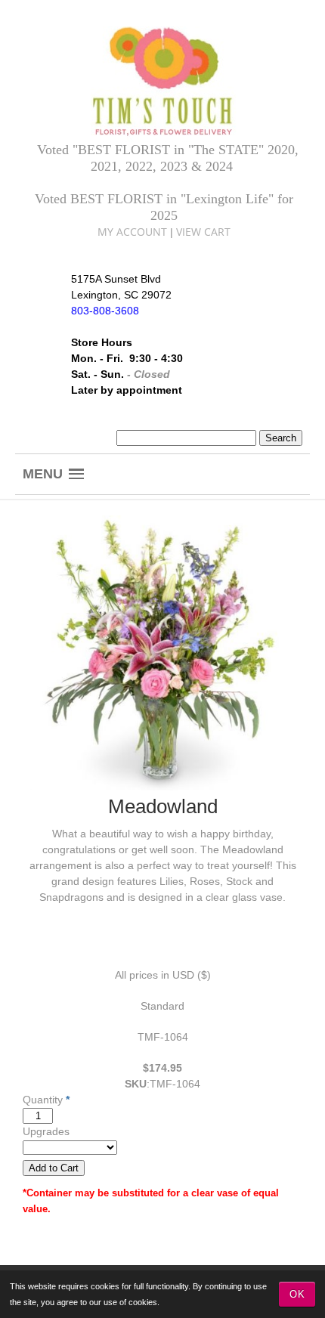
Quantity (43, 1100)
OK (297, 1294)
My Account (132, 231)
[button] (53, 474)
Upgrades (46, 1131)
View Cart (203, 231)
